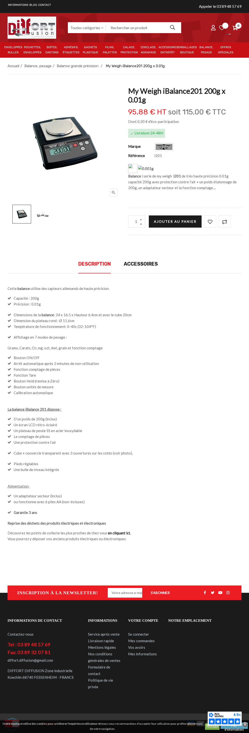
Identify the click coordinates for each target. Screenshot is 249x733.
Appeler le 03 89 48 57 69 (220, 6)
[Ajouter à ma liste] (210, 221)
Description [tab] (94, 264)
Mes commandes (141, 641)
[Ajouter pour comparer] (225, 221)
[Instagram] (228, 592)
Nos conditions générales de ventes (104, 657)
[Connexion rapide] (213, 27)
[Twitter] (212, 592)
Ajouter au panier (175, 221)
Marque (134, 146)
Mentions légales (102, 647)
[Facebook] (204, 592)
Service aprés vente (104, 634)
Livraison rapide (101, 641)
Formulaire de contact (99, 670)
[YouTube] (220, 592)
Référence (136, 155)
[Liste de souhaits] (221, 27)
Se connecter (138, 634)
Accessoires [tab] (141, 264)
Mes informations (142, 654)
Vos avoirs (136, 647)
